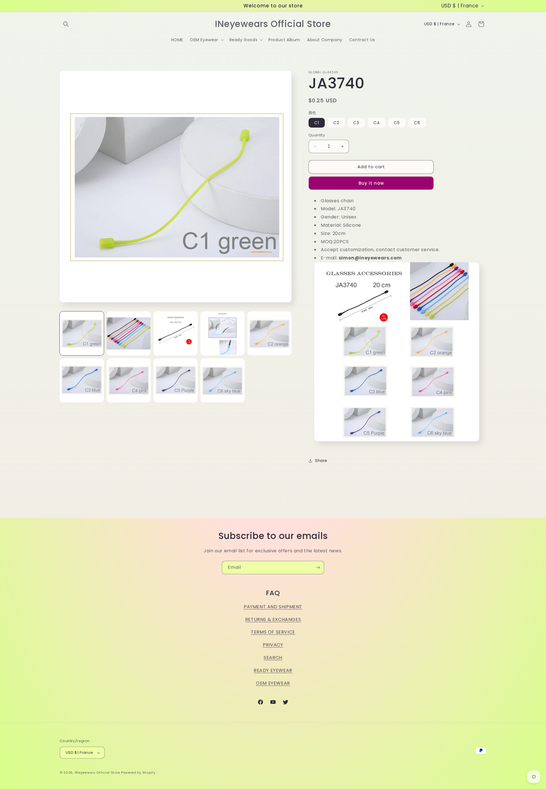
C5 (397, 123)
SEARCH (273, 657)
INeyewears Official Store (97, 772)
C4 (376, 123)
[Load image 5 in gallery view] (269, 333)
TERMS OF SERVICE (273, 632)
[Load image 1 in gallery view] (82, 333)
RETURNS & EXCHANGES (273, 619)
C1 (316, 123)
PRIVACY (273, 645)
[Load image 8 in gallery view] (176, 380)
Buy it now (371, 183)
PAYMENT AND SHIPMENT (273, 606)
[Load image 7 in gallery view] (129, 380)
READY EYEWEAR (273, 670)
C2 (336, 123)
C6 (417, 123)
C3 (356, 123)
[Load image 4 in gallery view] (222, 333)
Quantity (317, 135)
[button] (66, 24)
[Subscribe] (317, 567)
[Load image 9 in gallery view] (222, 380)
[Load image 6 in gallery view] (82, 380)
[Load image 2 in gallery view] (129, 333)
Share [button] (321, 460)
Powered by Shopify (138, 772)
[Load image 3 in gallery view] (176, 333)
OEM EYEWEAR (273, 683)
